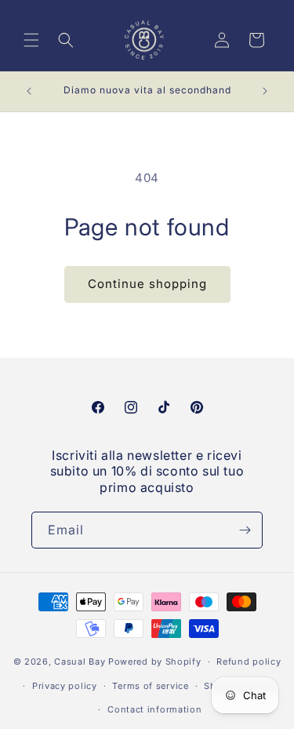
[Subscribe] (244, 530)
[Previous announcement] (29, 91)
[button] (31, 40)
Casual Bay (79, 661)
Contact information (154, 709)
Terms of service (150, 685)
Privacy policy (64, 685)
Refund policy (248, 661)
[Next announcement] (265, 91)
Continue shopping (147, 283)
